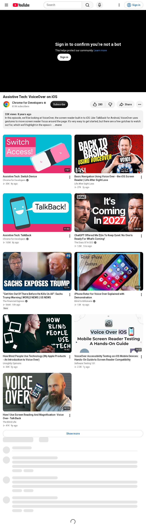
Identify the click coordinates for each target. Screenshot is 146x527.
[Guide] (6, 5)
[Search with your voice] (99, 5)
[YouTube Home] (21, 5)
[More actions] (139, 104)
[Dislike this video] (110, 104)
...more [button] (57, 125)
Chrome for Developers (27, 102)
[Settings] (119, 5)
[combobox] (64, 5)
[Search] (87, 5)
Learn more (100, 50)
